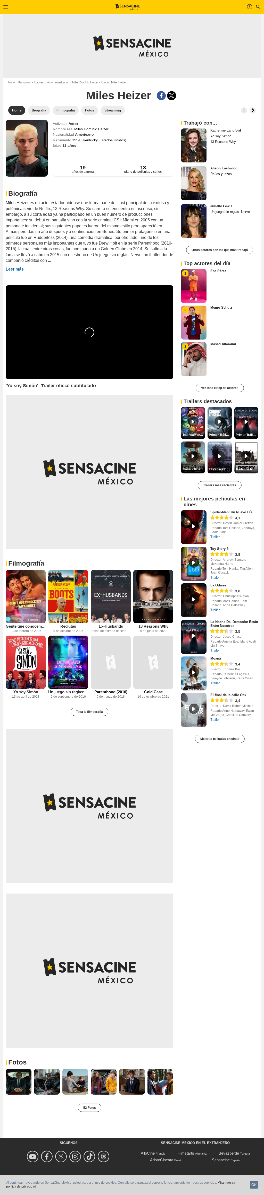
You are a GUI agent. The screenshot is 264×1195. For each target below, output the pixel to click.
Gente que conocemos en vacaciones (26, 626)
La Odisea (218, 585)
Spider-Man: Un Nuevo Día (231, 512)
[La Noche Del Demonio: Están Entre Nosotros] (194, 637)
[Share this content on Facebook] (161, 95)
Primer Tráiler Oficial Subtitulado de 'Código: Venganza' (220, 435)
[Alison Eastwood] (194, 183)
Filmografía (26, 563)
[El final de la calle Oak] (194, 710)
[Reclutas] (68, 596)
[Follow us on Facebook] (47, 1156)
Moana (215, 658)
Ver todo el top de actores (219, 388)
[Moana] (194, 673)
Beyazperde (229, 1153)
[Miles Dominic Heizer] (27, 148)
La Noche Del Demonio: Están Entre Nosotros (234, 624)
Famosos (24, 82)
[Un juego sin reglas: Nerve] (68, 662)
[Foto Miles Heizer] (18, 1082)
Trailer (215, 537)
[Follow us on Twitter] (61, 1156)
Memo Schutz (221, 307)
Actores (39, 82)
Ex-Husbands (111, 626)
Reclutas (68, 626)
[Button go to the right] (253, 110)
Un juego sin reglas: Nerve (68, 692)
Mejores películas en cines (219, 739)
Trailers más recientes (219, 485)
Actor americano (57, 82)
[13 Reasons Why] (153, 596)
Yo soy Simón (25, 692)
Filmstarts (185, 1153)
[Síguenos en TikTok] (90, 1156)
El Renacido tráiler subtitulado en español (220, 469)
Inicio (11, 82)
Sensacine (221, 1160)
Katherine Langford (225, 130)
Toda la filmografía (89, 712)
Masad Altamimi (223, 344)
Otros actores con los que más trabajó (220, 250)
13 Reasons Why (153, 626)
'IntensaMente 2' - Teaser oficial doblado (193, 435)
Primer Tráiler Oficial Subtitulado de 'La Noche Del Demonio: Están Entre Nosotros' (247, 435)
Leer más (15, 269)
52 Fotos (89, 1108)
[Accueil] (128, 7)
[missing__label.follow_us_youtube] (33, 1156)
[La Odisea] (194, 600)
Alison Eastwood (223, 168)
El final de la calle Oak (228, 695)
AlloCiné (148, 1153)
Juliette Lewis (221, 206)
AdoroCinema (161, 1160)
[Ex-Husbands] (111, 596)
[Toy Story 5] (194, 564)
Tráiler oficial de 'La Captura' (193, 469)
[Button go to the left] (244, 110)
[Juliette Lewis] (194, 221)
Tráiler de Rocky (247, 469)
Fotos (17, 1062)
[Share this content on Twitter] (171, 95)
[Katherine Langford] (194, 145)
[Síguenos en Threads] (104, 1156)
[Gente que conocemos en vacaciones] (26, 596)
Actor (73, 124)
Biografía (22, 193)
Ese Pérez (218, 271)
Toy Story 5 (219, 549)
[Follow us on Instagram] (75, 1156)
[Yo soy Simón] (26, 662)
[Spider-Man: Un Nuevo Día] (194, 527)
